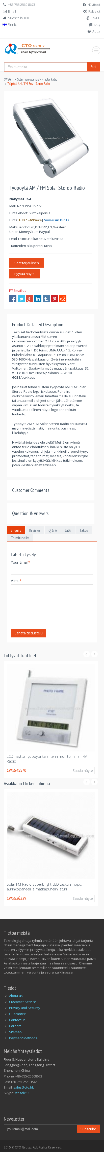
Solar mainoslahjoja (28, 79)
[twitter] (21, 298)
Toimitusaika (20, 537)
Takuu (95, 18)
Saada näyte (78, 773)
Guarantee (17, 1014)
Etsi (93, 66)
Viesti (16, 580)
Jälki (68, 530)
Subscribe (88, 1129)
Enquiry (16, 530)
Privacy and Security (24, 1007)
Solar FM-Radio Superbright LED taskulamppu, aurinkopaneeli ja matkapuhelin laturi (44, 889)
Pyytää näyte (24, 273)
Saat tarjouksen (26, 263)
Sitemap (15, 1032)
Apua (96, 31)
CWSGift (8, 79)
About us (16, 995)
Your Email (20, 562)
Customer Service (22, 1001)
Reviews (34, 530)
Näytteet (94, 4)
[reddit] (62, 298)
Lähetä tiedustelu (28, 633)
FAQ (97, 24)
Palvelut (94, 11)
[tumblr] (46, 298)
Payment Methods (23, 1038)
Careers (15, 1026)
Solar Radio (50, 79)
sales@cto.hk (23, 1087)
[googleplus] (29, 298)
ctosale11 (22, 1093)
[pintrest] (54, 298)
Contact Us (17, 1020)
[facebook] (12, 298)
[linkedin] (37, 298)
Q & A (52, 530)
